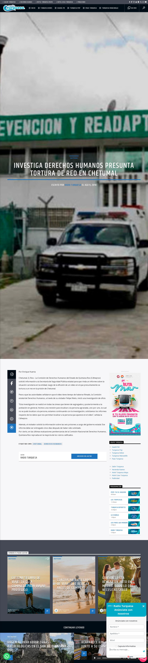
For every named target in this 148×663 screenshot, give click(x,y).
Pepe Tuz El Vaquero (118, 516)
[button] (6, 656)
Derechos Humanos (53, 468)
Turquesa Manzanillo (110, 8)
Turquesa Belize (118, 477)
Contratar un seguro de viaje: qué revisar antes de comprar (74, 608)
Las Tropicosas (116, 524)
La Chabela (115, 539)
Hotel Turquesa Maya (45, 2)
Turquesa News (46, 8)
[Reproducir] (95, 658)
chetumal (37, 468)
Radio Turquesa (73, 196)
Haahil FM (61, 8)
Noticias (74, 169)
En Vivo (133, 8)
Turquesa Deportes (118, 531)
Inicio (33, 8)
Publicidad (81, 2)
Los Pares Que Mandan (119, 547)
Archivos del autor (84, 480)
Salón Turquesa (10, 2)
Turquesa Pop (75, 8)
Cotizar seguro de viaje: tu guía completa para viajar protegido (28, 608)
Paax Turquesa (91, 8)
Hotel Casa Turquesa (65, 2)
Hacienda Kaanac (26, 2)
